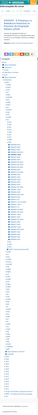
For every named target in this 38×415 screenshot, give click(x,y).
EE (8, 92)
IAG (8, 289)
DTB (9, 132)
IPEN (8, 324)
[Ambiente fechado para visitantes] (32, 54)
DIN (21, 11)
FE (8, 254)
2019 (7, 371)
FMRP (9, 269)
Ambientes (8, 11)
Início (3, 11)
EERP (9, 102)
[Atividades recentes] (22, 54)
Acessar (33, 3)
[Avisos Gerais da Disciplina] (11, 54)
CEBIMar (10, 347)
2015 (7, 381)
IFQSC (9, 309)
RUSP (9, 344)
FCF (8, 115)
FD (17, 11)
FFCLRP (9, 264)
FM (8, 267)
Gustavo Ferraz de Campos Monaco (21, 43)
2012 (7, 389)
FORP (9, 279)
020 (9, 242)
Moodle (14, 412)
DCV (9, 122)
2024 (14, 11)
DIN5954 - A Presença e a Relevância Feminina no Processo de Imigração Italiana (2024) (18, 25)
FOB (8, 277)
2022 (7, 364)
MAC (8, 334)
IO (8, 319)
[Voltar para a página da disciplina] (6, 54)
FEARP (9, 259)
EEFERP (9, 97)
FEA (8, 257)
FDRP (9, 252)
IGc (8, 314)
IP (7, 322)
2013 (7, 386)
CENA (9, 85)
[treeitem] (19, 229)
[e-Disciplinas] (13, 2)
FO (8, 274)
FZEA (8, 284)
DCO (10, 130)
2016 (7, 379)
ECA (8, 90)
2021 (7, 367)
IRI (8, 332)
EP (8, 107)
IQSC (8, 329)
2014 (7, 384)
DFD (9, 125)
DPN (10, 244)
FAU (8, 112)
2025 (7, 359)
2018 (7, 374)
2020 (7, 369)
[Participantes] (16, 54)
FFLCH (9, 262)
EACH (9, 87)
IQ (8, 327)
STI (7, 396)
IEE (8, 304)
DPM (10, 140)
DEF (9, 135)
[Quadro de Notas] (27, 54)
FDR (9, 247)
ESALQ (9, 110)
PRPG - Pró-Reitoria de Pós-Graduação (19, 394)
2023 (7, 362)
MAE (8, 337)
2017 (7, 376)
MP (8, 339)
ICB (8, 297)
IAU (8, 292)
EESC (8, 105)
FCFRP (9, 117)
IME (8, 317)
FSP (8, 282)
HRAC (9, 287)
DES (9, 127)
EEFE (8, 95)
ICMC (9, 299)
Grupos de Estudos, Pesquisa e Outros (19, 391)
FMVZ (9, 272)
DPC (9, 137)
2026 (7, 357)
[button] (28, 2)
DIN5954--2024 (28, 11)
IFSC (8, 312)
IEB (8, 302)
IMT (8, 349)
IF (7, 307)
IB (7, 294)
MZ (8, 342)
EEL (8, 100)
